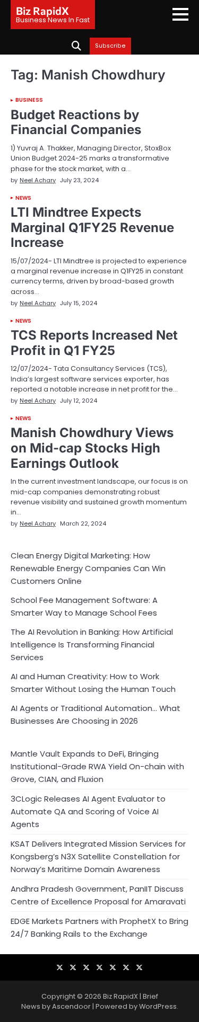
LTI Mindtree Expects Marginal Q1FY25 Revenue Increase (92, 228)
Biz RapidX (42, 10)
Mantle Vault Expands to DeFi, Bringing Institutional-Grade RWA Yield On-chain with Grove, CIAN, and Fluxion (97, 766)
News (23, 198)
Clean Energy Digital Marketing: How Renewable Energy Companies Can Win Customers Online (88, 568)
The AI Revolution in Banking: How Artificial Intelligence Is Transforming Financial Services (92, 644)
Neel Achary (38, 180)
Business (29, 100)
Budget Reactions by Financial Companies (76, 122)
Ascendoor (71, 1006)
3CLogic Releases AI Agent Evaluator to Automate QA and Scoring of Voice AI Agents (88, 811)
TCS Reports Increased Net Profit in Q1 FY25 (94, 342)
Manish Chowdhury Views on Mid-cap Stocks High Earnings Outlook (92, 448)
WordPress (158, 1006)
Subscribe (110, 46)
